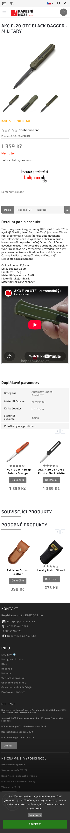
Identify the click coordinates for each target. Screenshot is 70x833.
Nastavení (35, 815)
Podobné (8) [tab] (24, 209)
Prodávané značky (13, 691)
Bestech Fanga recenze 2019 (17, 737)
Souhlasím (35, 824)
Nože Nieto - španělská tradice (19, 775)
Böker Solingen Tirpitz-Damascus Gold (23, 726)
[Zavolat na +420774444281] (12, 3)
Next (63, 431)
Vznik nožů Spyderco (13, 764)
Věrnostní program (13, 677)
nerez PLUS (39, 401)
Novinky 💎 (8, 654)
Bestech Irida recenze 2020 (17, 731)
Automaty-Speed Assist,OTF (42, 393)
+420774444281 (17, 626)
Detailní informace (12, 191)
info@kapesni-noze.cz (21, 621)
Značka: (15, 136)
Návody (6, 673)
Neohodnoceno (29, 130)
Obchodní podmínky (13, 682)
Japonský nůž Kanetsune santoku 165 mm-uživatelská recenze (32, 719)
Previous (58, 431)
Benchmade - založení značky (18, 781)
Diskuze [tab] (42, 209)
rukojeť (28, 235)
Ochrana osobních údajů (16, 687)
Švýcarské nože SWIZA (14, 770)
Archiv (8, 745)
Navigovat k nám (12, 659)
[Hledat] (58, 4)
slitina (35, 417)
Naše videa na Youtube (21, 635)
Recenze (6, 668)
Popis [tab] (7, 209)
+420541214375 (11, 630)
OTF (42, 229)
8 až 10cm (38, 409)
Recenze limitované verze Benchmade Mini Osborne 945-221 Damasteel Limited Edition (34, 711)
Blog (4, 663)
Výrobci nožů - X (10, 787)
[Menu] (4, 11)
